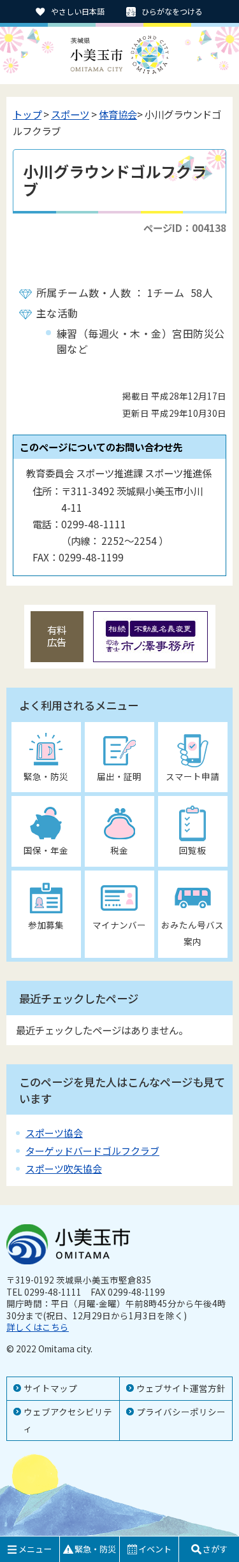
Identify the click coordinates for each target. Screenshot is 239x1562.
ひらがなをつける (172, 11)
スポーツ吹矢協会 (63, 1168)
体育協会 (118, 114)
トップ (27, 114)
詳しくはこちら (37, 1326)
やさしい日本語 (78, 11)
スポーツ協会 (54, 1132)
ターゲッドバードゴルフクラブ (92, 1150)
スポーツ (70, 114)
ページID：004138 (184, 228)
